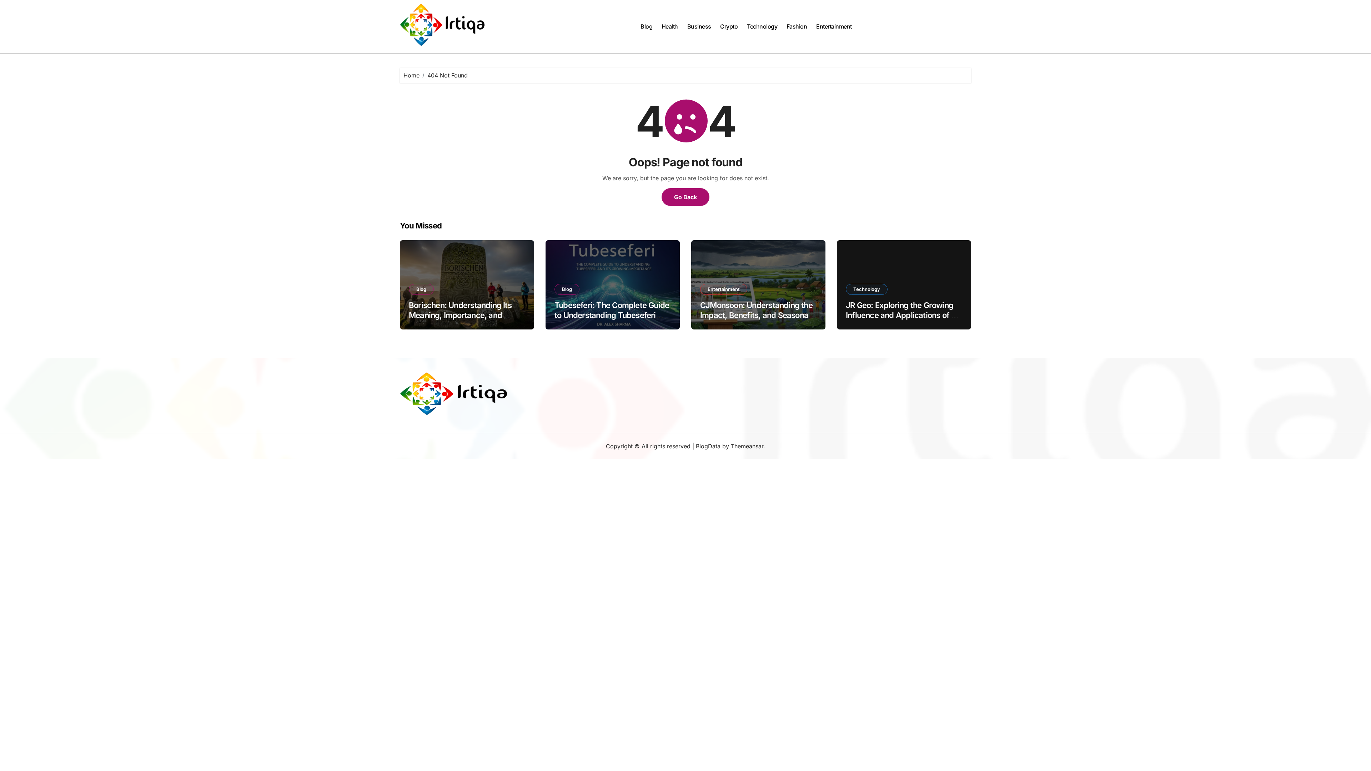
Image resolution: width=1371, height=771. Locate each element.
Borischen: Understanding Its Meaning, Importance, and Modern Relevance (460, 315)
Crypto (729, 26)
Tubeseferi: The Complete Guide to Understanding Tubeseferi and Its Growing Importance (611, 315)
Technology (762, 26)
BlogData (708, 446)
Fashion (797, 26)
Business (699, 26)
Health (670, 26)
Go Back (685, 197)
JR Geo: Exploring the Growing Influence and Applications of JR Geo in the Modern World (903, 315)
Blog (646, 26)
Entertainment (834, 26)
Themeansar (747, 446)
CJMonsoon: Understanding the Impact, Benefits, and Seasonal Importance (756, 315)
